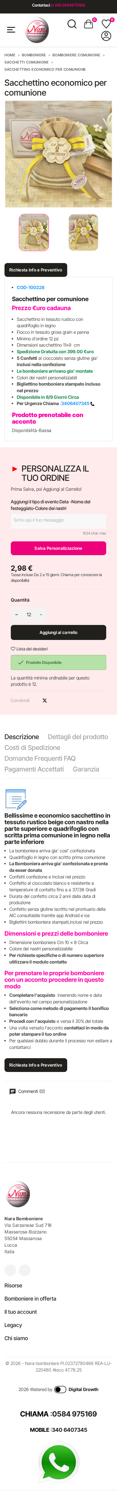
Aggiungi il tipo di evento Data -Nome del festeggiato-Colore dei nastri (50, 505)
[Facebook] (24, 1270)
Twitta (45, 700)
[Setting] (106, 36)
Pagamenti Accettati (34, 769)
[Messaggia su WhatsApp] (58, 1462)
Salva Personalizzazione (58, 548)
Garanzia (86, 769)
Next (108, 232)
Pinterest (55, 700)
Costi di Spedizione (32, 747)
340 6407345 (69, 1430)
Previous (6, 232)
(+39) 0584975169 (68, 5)
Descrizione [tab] (21, 737)
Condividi (34, 700)
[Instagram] (10, 1270)
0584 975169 (74, 1414)
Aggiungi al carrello (59, 632)
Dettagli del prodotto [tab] (78, 737)
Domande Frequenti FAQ (40, 758)
